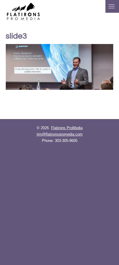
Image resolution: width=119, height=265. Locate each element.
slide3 (16, 36)
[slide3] (59, 67)
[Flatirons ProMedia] (23, 10)
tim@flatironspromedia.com (60, 134)
